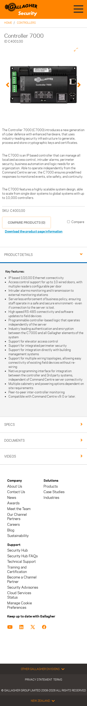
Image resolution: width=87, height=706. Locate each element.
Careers (13, 524)
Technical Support (21, 561)
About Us (14, 486)
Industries (51, 497)
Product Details (18, 254)
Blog (10, 530)
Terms (57, 679)
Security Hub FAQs (22, 556)
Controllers (26, 23)
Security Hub (17, 550)
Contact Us (16, 492)
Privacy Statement (38, 679)
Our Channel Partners (17, 516)
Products (51, 486)
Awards (13, 503)
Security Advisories (22, 587)
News (11, 497)
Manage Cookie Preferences (19, 605)
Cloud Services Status (19, 595)
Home (8, 23)
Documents (14, 440)
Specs (9, 424)
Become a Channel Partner (22, 579)
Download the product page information (34, 231)
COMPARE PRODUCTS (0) (26, 222)
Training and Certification (17, 569)
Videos (10, 456)
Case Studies (54, 492)
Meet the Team (19, 509)
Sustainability (18, 536)
